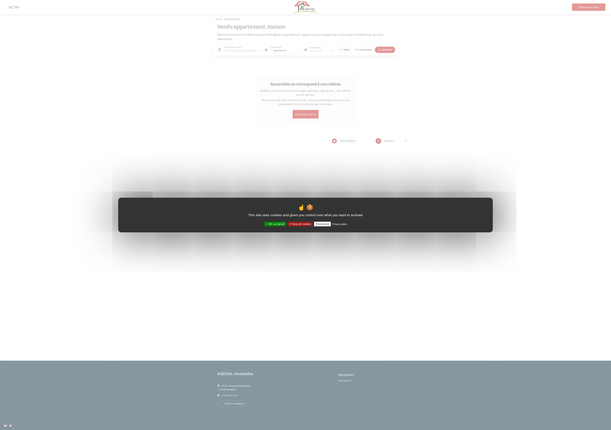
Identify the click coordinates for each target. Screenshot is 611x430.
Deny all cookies (301, 224)
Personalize (322, 224)
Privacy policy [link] (339, 224)
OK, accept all (276, 224)
